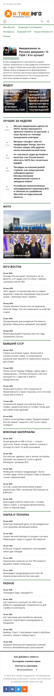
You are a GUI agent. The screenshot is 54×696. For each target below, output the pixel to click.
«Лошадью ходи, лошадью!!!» (18, 592)
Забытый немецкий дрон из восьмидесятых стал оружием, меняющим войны (26, 525)
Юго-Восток (9, 27)
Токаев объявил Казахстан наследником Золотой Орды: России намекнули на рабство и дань (26, 309)
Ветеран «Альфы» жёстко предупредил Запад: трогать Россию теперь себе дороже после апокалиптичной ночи (30, 145)
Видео (8, 85)
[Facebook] (6, 689)
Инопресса (8, 31)
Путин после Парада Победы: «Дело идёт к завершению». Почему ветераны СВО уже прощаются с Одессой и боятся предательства (25, 375)
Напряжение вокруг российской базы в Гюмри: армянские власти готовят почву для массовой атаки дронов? (26, 407)
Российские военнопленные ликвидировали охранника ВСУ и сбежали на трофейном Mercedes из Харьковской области (31, 191)
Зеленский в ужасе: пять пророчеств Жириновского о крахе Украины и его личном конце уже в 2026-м (27, 391)
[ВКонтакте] (12, 689)
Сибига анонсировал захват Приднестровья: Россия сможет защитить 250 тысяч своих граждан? (26, 422)
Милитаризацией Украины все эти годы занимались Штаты (24, 335)
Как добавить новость (26, 656)
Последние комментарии (26, 661)
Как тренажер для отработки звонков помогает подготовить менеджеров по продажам (23, 620)
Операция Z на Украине (30, 27)
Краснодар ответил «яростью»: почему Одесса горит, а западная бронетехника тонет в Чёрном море (24, 504)
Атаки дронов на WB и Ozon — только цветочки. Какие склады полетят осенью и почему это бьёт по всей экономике (25, 444)
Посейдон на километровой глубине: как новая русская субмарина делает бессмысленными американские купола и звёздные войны (29, 174)
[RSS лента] (25, 689)
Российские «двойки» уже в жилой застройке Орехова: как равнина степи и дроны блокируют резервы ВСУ (26, 459)
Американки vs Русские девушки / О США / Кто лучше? (33, 51)
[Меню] (4, 21)
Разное (6, 36)
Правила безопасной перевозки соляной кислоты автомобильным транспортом (24, 646)
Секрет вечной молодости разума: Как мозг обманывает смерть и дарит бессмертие (25, 538)
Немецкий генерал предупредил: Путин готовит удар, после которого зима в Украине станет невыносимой (26, 474)
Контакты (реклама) (26, 665)
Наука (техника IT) (43, 31)
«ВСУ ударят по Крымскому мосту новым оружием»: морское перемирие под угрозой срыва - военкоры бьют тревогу (26, 294)
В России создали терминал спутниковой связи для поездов (24, 550)
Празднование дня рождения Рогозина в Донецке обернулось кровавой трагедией (24, 323)
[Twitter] (18, 689)
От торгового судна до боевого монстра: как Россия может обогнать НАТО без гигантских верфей (31, 158)
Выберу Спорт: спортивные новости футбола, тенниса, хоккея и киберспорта (26, 634)
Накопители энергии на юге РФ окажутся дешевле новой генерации (24, 562)
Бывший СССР (24, 31)
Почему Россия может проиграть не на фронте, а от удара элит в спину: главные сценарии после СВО (24, 279)
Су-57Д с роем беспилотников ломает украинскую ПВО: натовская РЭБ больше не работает (25, 489)
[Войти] (48, 21)
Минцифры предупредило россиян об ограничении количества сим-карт (23, 574)
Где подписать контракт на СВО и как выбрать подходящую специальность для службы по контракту (24, 605)
